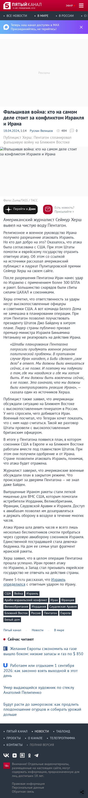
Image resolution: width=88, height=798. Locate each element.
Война (18, 593)
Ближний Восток (16, 613)
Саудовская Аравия (63, 606)
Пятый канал (17, 731)
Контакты (15, 745)
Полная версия (42, 745)
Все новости (17, 16)
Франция (67, 600)
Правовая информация (28, 784)
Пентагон (50, 613)
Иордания (39, 606)
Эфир (69, 5)
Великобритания (16, 606)
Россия (36, 613)
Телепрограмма (62, 738)
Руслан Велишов (41, 131)
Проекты (14, 738)
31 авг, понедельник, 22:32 (24, 8)
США (8, 593)
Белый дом (12, 619)
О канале (35, 738)
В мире (43, 16)
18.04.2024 (11, 131)
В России (66, 16)
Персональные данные (28, 787)
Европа (65, 613)
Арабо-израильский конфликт (26, 600)
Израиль (32, 593)
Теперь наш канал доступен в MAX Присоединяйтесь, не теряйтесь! (35, 27)
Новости (42, 731)
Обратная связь (23, 791)
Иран (54, 600)
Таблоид (63, 731)
